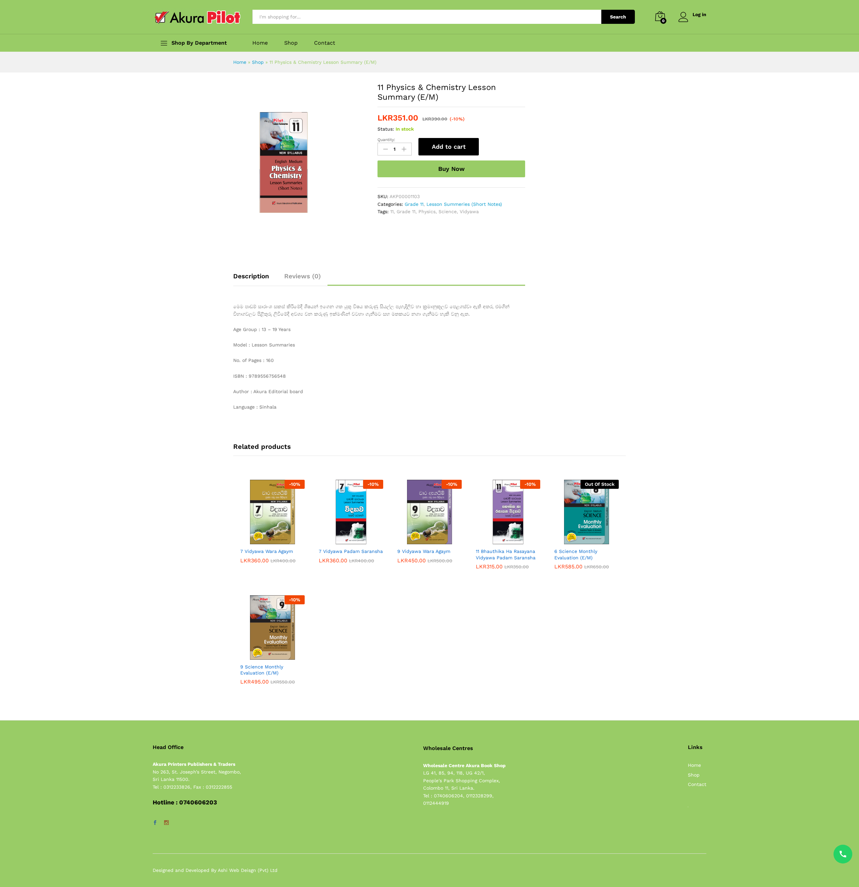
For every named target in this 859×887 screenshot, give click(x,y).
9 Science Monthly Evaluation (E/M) (261, 669)
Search (618, 16)
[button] (264, 540)
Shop (291, 43)
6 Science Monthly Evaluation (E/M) (575, 554)
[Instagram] (166, 823)
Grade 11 (414, 204)
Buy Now (451, 168)
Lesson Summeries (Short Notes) (464, 204)
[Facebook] (155, 823)
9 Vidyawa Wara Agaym (423, 551)
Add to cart (449, 146)
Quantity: (386, 140)
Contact (324, 43)
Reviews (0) (302, 276)
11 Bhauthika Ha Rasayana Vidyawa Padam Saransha (506, 554)
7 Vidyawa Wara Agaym (266, 551)
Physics (427, 211)
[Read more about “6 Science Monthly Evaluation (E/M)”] (579, 540)
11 (392, 211)
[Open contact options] (842, 854)
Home (260, 43)
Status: (385, 129)
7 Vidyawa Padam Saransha (351, 551)
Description (251, 276)
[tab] (254, 279)
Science (448, 211)
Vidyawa (469, 211)
